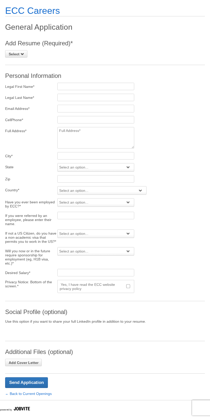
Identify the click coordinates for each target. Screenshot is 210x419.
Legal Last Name (19, 98)
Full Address (15, 131)
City (9, 156)
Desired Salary (17, 273)
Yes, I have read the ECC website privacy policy (87, 286)
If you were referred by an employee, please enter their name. (28, 220)
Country (12, 190)
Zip (7, 179)
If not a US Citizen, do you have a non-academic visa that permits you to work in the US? (30, 237)
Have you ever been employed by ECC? (30, 204)
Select (14, 54)
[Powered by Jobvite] (15, 409)
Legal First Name (19, 87)
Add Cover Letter (23, 363)
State (9, 167)
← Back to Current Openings (28, 394)
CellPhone (14, 120)
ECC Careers (32, 10)
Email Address (17, 109)
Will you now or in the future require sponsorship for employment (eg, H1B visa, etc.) (27, 257)
